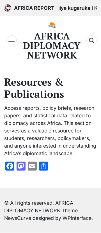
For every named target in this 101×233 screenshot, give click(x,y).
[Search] (91, 40)
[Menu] (11, 40)
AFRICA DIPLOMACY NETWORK (52, 45)
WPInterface (77, 218)
